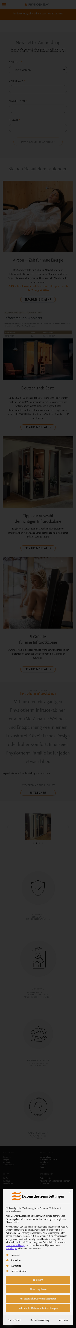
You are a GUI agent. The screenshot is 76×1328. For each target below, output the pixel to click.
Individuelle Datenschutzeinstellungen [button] (38, 1308)
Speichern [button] (38, 1279)
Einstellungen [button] (11, 1248)
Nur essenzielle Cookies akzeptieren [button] (38, 1298)
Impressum (63, 1320)
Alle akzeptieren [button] (38, 1289)
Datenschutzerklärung (15, 1245)
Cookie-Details (14, 1320)
